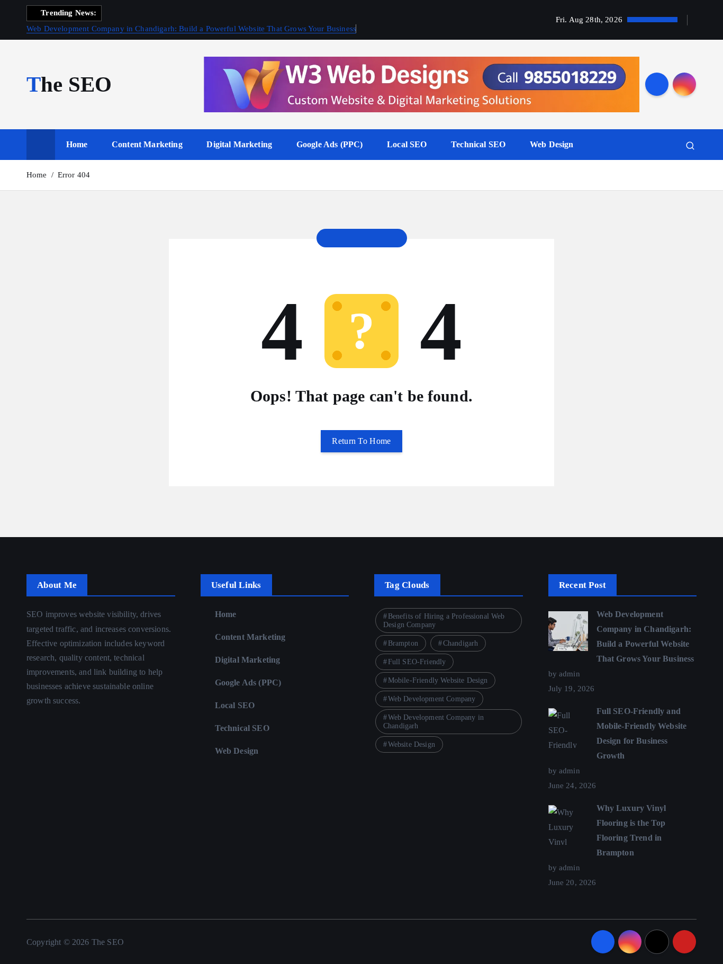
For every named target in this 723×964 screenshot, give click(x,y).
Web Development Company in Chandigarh (433, 721)
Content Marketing (147, 144)
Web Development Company (432, 699)
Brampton (403, 643)
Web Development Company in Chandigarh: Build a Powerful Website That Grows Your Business (191, 28)
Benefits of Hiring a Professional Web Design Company (444, 620)
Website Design (411, 744)
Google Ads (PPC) (329, 144)
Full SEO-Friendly (417, 662)
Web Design (552, 144)
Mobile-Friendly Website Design (438, 680)
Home (77, 144)
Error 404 (74, 175)
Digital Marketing (239, 144)
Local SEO (407, 144)
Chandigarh (460, 643)
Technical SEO (478, 144)
